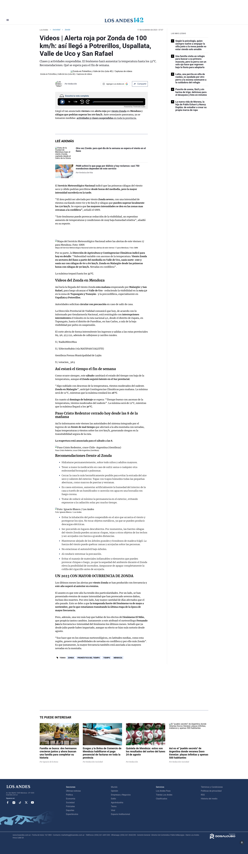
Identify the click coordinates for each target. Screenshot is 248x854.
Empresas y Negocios (121, 795)
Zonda (71, 658)
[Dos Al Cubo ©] (222, 838)
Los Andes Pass (163, 791)
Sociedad (56, 29)
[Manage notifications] (242, 842)
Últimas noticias (73, 791)
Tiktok (20, 802)
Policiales (70, 806)
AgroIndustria (117, 802)
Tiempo (106, 658)
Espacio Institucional (120, 814)
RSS (203, 795)
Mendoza (118, 658)
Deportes (70, 810)
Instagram (13, 802)
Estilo (113, 798)
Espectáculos (72, 814)
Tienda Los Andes (164, 795)
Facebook (7, 802)
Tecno (114, 806)
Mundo (114, 787)
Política (69, 795)
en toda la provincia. (107, 118)
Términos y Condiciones (212, 787)
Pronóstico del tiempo (89, 658)
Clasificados (161, 798)
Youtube (32, 802)
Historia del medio (209, 798)
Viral (113, 810)
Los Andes (44, 30)
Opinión (114, 791)
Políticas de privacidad (211, 791)
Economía (70, 798)
